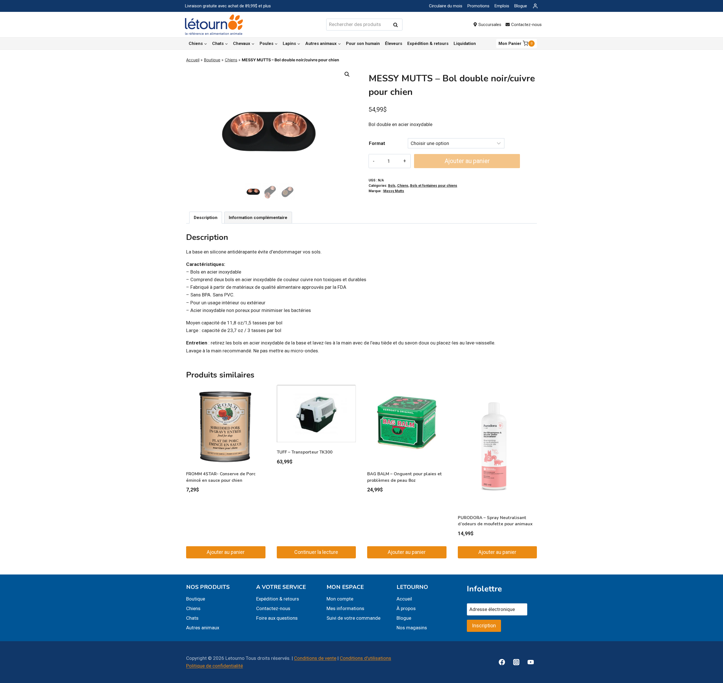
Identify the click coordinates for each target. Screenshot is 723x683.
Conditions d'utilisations (365, 658)
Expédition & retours (427, 43)
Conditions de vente (315, 658)
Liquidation (465, 43)
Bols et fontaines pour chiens (433, 186)
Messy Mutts (393, 191)
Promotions (478, 5)
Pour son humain (363, 43)
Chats (192, 618)
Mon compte (339, 599)
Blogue (520, 5)
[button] (347, 74)
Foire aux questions (277, 618)
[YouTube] (530, 662)
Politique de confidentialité (214, 666)
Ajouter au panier (467, 160)
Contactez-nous (526, 24)
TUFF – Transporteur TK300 (304, 452)
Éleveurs (393, 43)
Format (377, 143)
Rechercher (397, 25)
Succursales (489, 24)
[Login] (535, 6)
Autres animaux (202, 627)
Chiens (231, 59)
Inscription (484, 625)
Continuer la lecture (316, 552)
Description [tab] (205, 217)
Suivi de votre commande (353, 618)
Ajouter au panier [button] (226, 552)
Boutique (212, 59)
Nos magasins (412, 627)
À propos (406, 608)
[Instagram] (516, 662)
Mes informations (345, 608)
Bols (391, 186)
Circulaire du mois (445, 5)
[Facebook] (502, 662)
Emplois (502, 5)
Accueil (192, 59)
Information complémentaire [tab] (258, 217)
